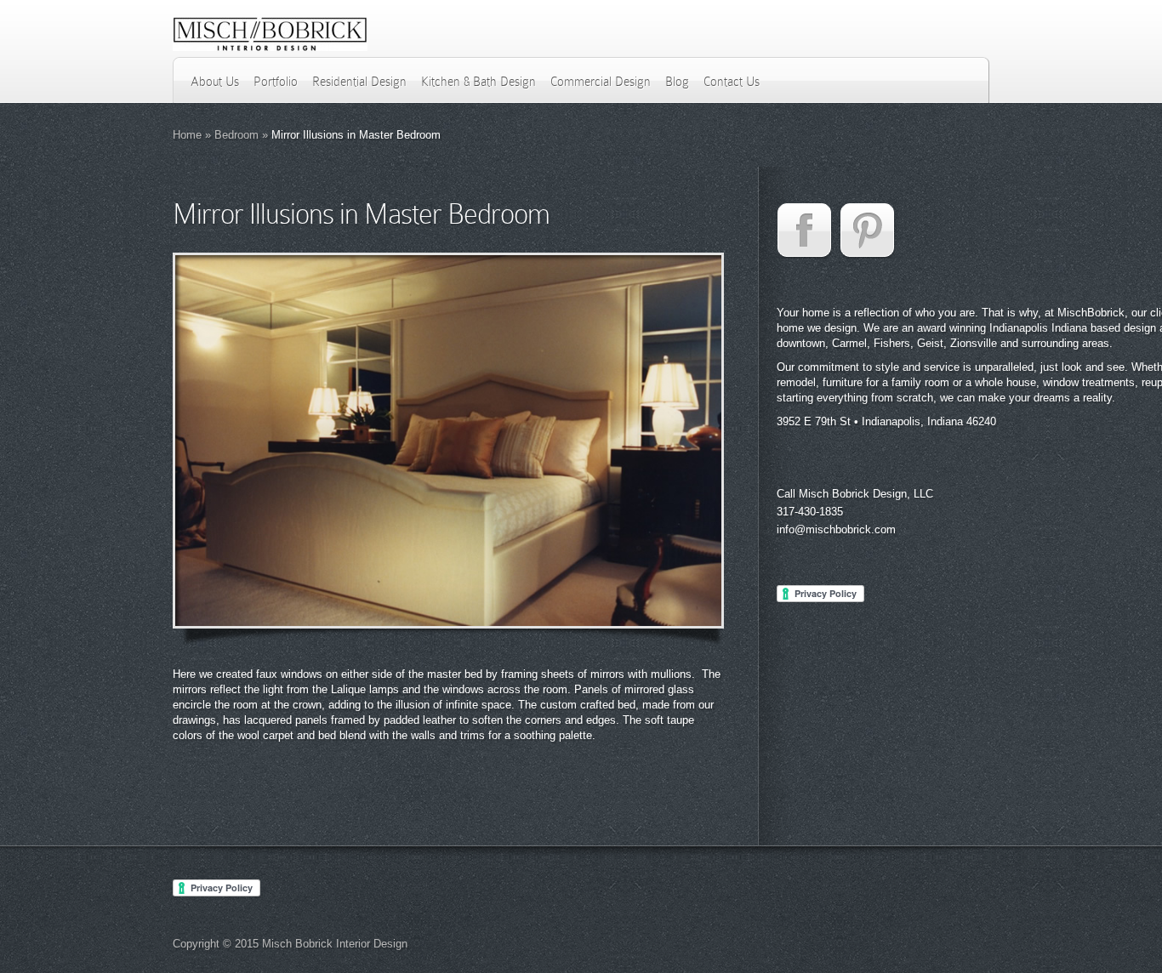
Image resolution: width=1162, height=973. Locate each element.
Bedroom (236, 134)
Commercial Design (600, 81)
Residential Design (359, 81)
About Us (215, 81)
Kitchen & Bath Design (478, 81)
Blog (677, 81)
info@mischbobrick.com (836, 529)
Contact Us (731, 81)
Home (187, 134)
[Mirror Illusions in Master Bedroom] (448, 440)
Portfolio (275, 81)
